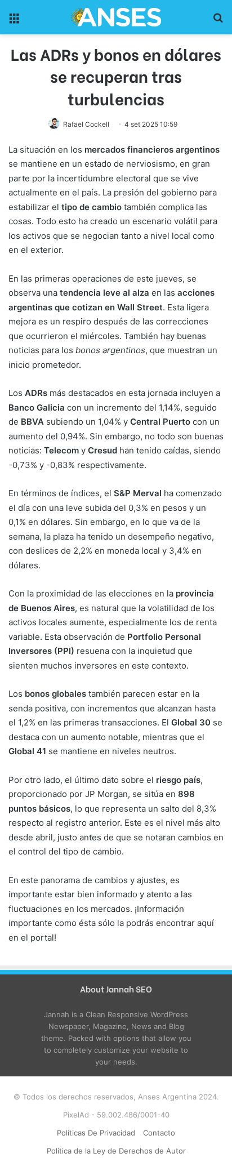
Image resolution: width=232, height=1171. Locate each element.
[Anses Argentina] (116, 17)
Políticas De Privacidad (96, 1132)
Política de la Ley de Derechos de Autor (116, 1150)
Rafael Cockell (86, 124)
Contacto (159, 1132)
